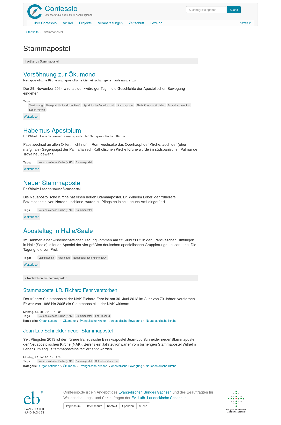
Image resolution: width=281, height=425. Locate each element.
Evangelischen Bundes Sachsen (145, 392)
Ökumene (69, 320)
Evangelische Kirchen (93, 320)
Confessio (61, 8)
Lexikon (156, 22)
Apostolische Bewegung (126, 320)
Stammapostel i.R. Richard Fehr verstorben (70, 289)
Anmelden (245, 22)
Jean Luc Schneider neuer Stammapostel (68, 330)
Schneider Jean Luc (179, 105)
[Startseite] (36, 11)
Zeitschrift (136, 22)
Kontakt (112, 406)
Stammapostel (125, 105)
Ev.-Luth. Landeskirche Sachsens (158, 397)
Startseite (32, 32)
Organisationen (49, 320)
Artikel (68, 22)
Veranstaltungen (110, 22)
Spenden (128, 406)
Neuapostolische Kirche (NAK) (63, 105)
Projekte (85, 22)
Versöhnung (36, 105)
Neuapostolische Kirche (161, 320)
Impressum (73, 406)
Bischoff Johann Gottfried (151, 105)
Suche (143, 406)
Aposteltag (64, 257)
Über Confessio (45, 22)
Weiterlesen (31, 116)
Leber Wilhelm (37, 109)
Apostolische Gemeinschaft (99, 105)
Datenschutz (94, 406)
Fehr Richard (102, 315)
